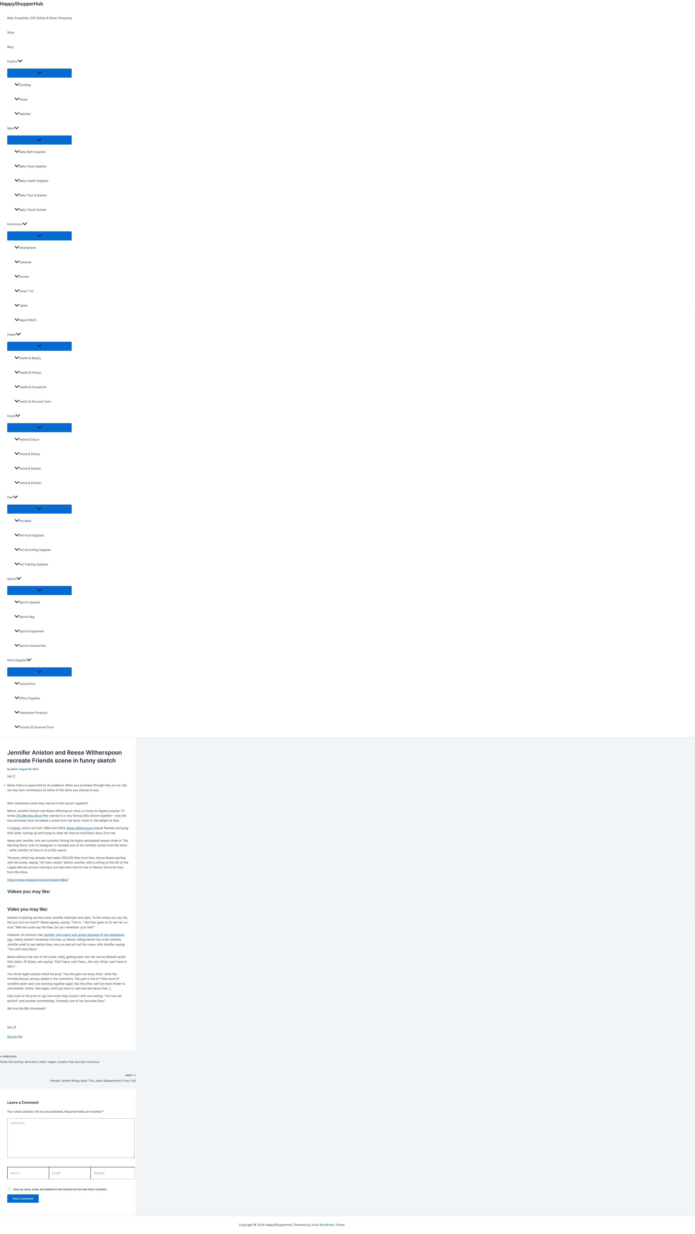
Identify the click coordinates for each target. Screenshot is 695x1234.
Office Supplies (29, 698)
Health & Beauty (30, 358)
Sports (11, 579)
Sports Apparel (29, 602)
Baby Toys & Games (33, 195)
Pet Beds (25, 521)
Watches (25, 114)
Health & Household (32, 387)
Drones (24, 276)
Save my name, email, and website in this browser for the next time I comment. (60, 1189)
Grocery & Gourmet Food (36, 727)
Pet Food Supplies (31, 535)
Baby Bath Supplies (32, 152)
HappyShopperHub (21, 4)
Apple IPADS (27, 320)
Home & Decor (29, 439)
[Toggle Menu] (39, 73)
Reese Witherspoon (80, 828)
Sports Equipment (31, 631)
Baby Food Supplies (32, 166)
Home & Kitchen (30, 483)
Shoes (23, 99)
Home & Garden (30, 468)
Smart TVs (26, 291)
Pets (10, 497)
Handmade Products (33, 712)
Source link (14, 1036)
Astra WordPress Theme (328, 1225)
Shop (10, 32)
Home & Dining (29, 454)
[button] (20, 61)
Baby (10, 128)
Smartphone (27, 247)
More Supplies (17, 660)
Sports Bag (27, 617)
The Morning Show (29, 815)
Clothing (25, 85)
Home (11, 416)
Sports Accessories (32, 645)
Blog (10, 47)
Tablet (23, 305)
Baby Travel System (32, 209)
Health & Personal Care (35, 401)
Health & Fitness (30, 372)
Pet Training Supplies (33, 564)
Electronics (14, 224)
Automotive (27, 683)
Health (11, 334)
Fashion (12, 61)
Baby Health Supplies (33, 181)
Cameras (25, 262)
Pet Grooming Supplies (35, 550)
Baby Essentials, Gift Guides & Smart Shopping (39, 18)
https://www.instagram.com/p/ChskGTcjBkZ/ (37, 880)
